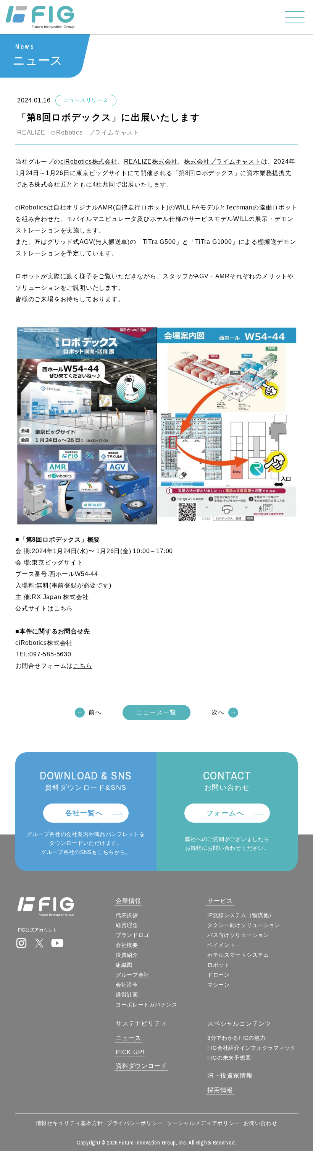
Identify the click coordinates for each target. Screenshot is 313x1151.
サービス (220, 901)
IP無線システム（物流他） (240, 915)
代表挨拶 (127, 915)
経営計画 (127, 995)
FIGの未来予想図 (229, 1058)
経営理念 (127, 925)
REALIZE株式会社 (151, 161)
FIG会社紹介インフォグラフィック (251, 1048)
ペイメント (221, 945)
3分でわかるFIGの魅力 (236, 1038)
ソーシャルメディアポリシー (203, 1123)
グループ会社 (132, 975)
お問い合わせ (260, 1123)
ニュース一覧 (156, 712)
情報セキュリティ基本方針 (69, 1123)
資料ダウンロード (141, 1066)
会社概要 (127, 945)
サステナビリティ (141, 1023)
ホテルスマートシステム (238, 955)
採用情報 (220, 1090)
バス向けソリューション (238, 935)
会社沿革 (127, 985)
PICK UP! (130, 1052)
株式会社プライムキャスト (222, 161)
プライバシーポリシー (135, 1123)
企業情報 (128, 901)
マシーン (218, 985)
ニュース (128, 1038)
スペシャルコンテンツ (239, 1023)
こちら (63, 608)
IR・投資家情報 (229, 1075)
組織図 (124, 965)
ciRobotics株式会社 (89, 161)
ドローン (218, 975)
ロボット (218, 965)
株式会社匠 (50, 184)
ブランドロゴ (132, 935)
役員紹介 (127, 955)
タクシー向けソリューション (243, 925)
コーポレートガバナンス (146, 1005)
